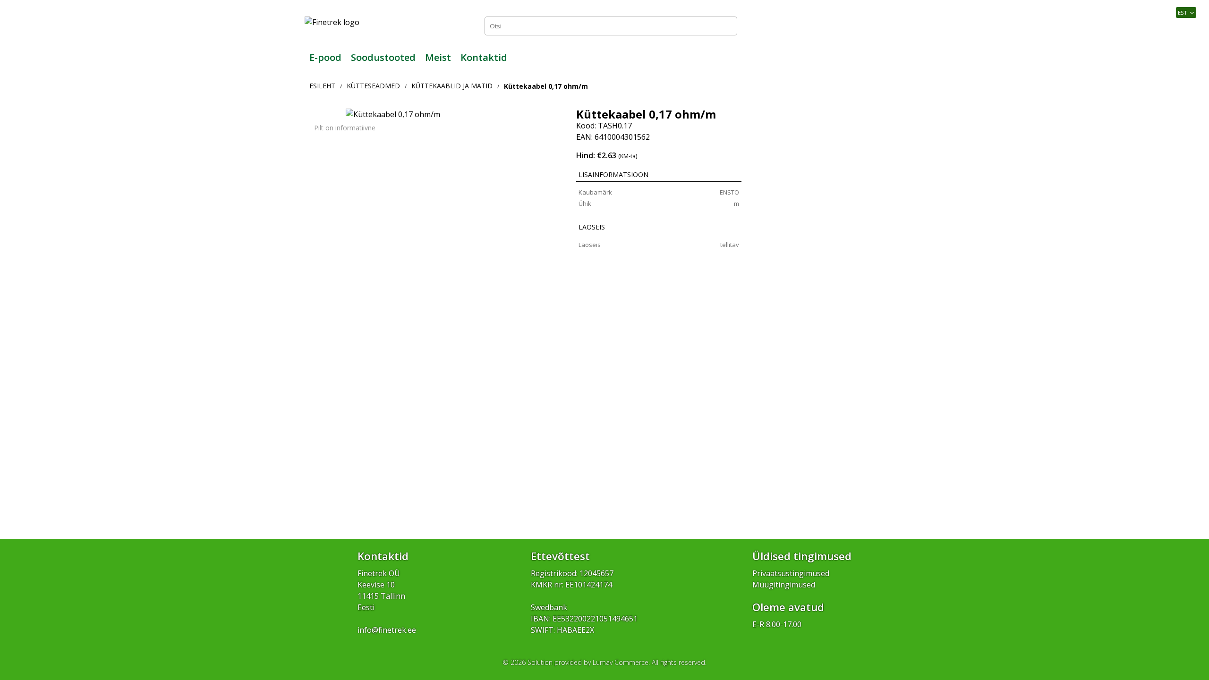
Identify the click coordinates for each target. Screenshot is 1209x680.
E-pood (325, 57)
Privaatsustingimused (790, 573)
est (1182, 12)
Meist (438, 57)
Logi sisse (883, 25)
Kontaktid (483, 57)
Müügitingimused (783, 584)
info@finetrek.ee (387, 630)
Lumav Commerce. (621, 662)
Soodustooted (383, 57)
